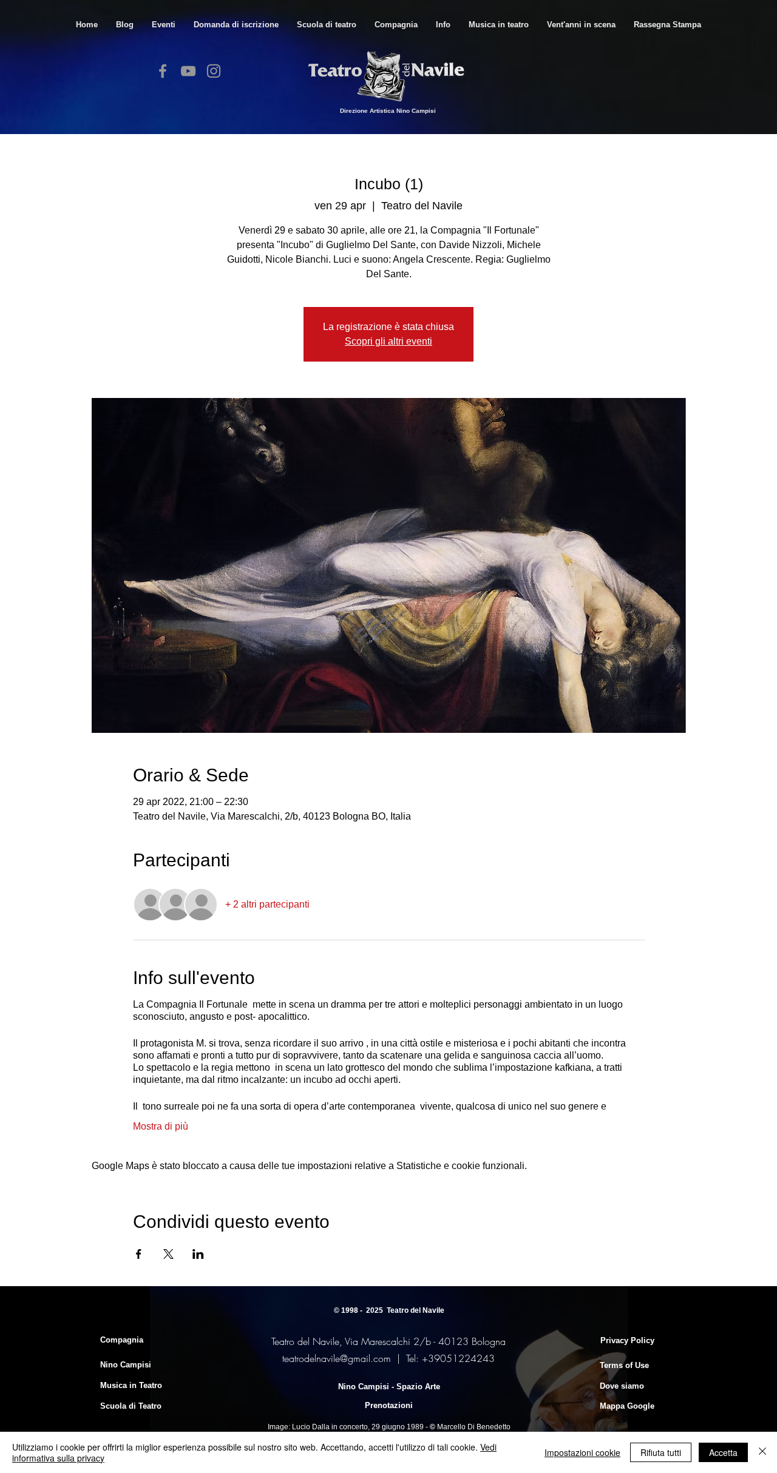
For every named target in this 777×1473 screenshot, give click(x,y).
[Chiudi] (762, 1452)
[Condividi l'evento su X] (168, 1254)
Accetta (723, 1452)
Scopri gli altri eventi (388, 341)
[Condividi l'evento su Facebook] (138, 1254)
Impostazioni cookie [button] (582, 1452)
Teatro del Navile (415, 1310)
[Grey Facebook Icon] (163, 71)
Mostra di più (160, 1126)
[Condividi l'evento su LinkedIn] (198, 1254)
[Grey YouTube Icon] (188, 71)
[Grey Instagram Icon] (214, 71)
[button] (326, 24)
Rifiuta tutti (660, 1452)
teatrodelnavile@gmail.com (336, 1358)
